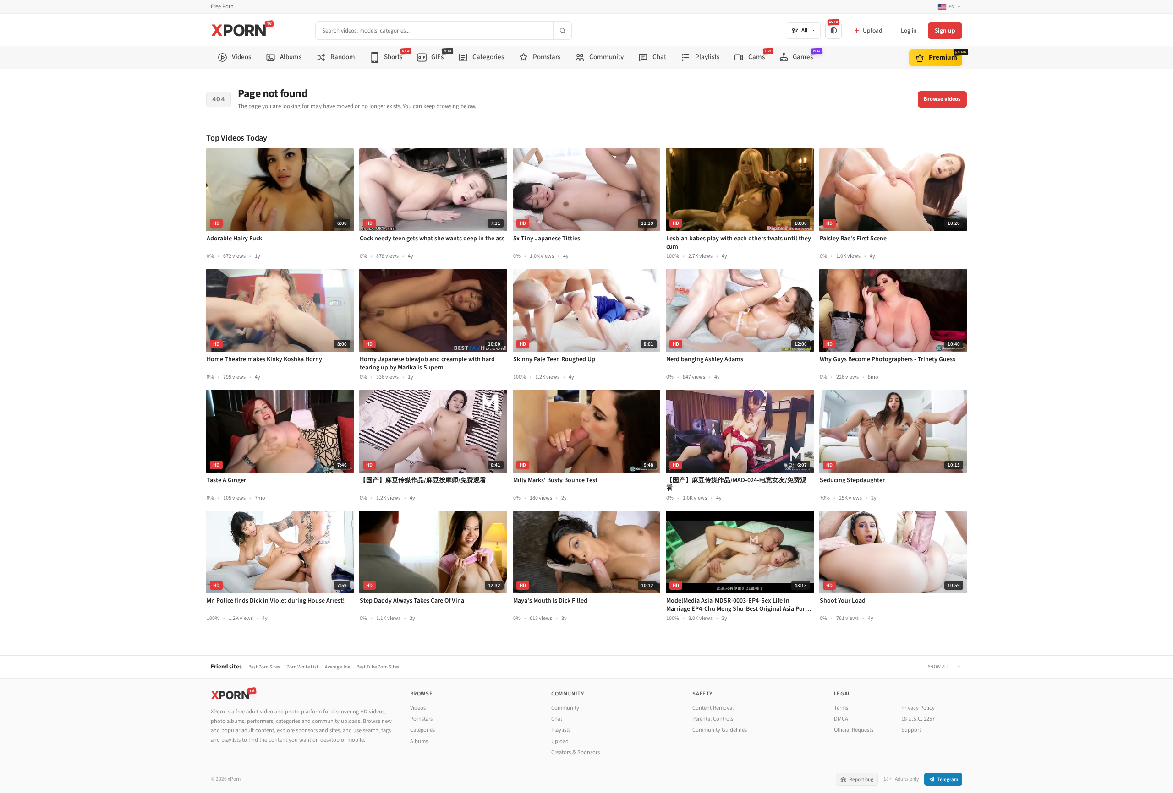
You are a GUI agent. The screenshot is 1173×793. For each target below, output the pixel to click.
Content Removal (713, 708)
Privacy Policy (918, 708)
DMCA (841, 719)
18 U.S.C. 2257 (918, 719)
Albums (419, 741)
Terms (841, 708)
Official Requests (853, 730)
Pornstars (421, 719)
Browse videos (942, 99)
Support (911, 730)
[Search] (562, 30)
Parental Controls (712, 719)
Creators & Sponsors (575, 752)
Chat (556, 719)
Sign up (945, 30)
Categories (422, 730)
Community (565, 708)
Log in (908, 30)
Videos (418, 708)
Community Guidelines (719, 730)
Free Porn (222, 7)
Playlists (560, 730)
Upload (560, 741)
